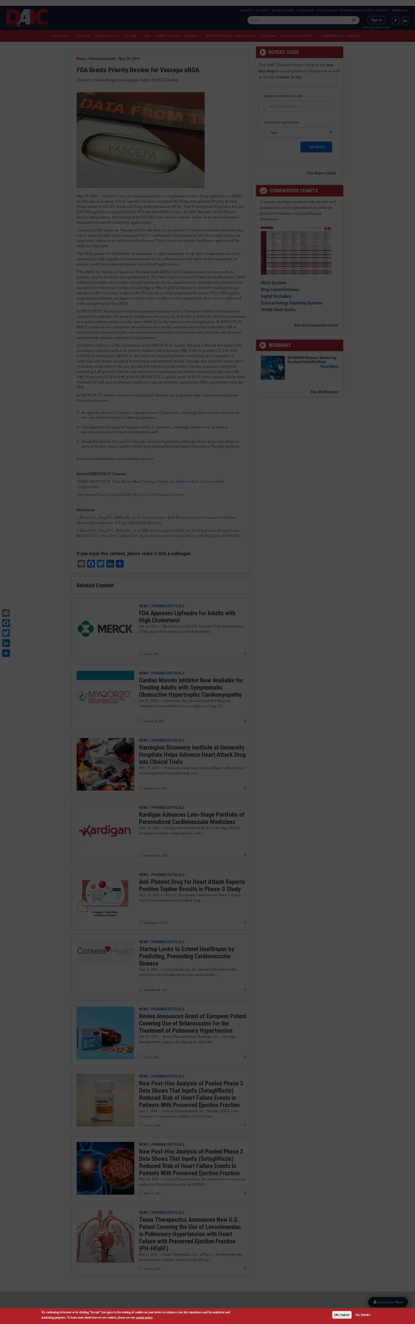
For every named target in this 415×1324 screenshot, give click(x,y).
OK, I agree (341, 1315)
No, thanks (363, 1315)
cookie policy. (144, 1317)
